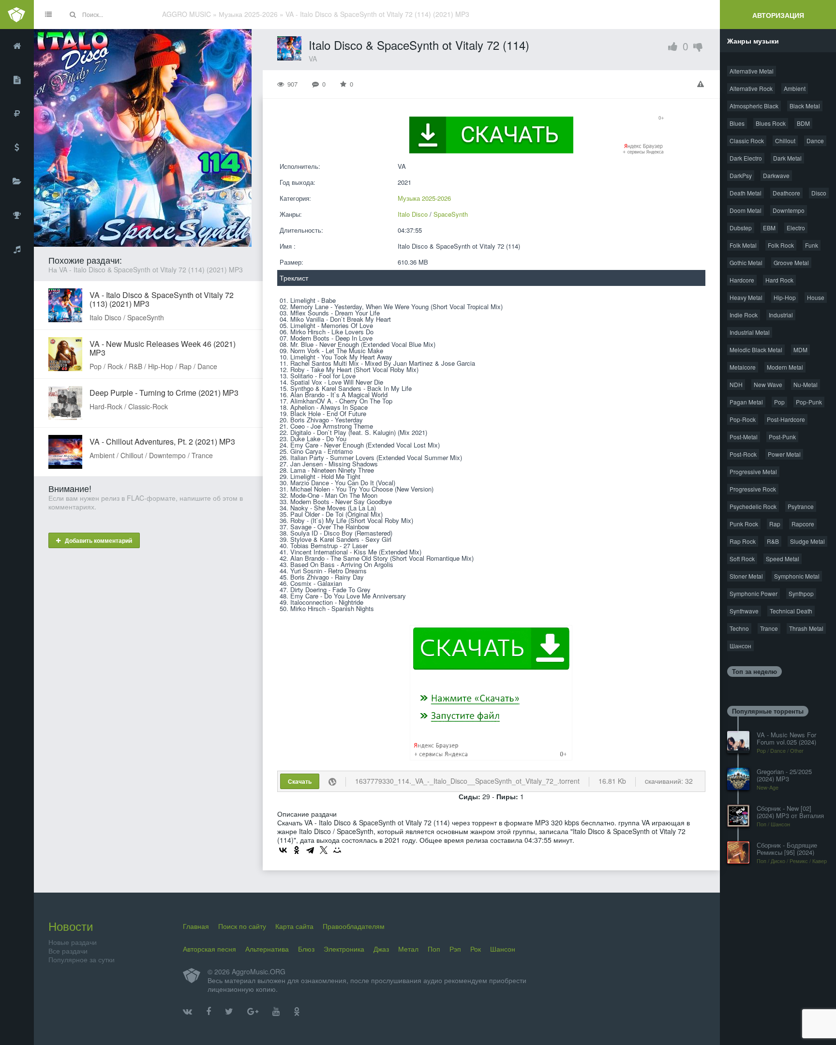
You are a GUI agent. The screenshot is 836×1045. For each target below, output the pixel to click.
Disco (818, 193)
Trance (769, 628)
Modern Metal (785, 367)
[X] (323, 850)
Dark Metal (787, 158)
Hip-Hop (785, 297)
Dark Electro (746, 158)
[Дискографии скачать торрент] (17, 80)
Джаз (381, 949)
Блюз (306, 949)
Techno (739, 628)
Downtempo (789, 210)
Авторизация (778, 15)
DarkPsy (741, 175)
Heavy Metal (746, 297)
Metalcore (743, 367)
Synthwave (744, 611)
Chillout (785, 140)
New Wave (768, 384)
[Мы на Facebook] (208, 1011)
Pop (779, 402)
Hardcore (742, 280)
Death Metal (745, 193)
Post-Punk (782, 437)
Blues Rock (771, 123)
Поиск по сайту (242, 926)
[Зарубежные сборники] (17, 147)
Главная (196, 926)
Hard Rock (779, 280)
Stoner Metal (746, 576)
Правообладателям (354, 926)
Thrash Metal (806, 628)
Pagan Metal (746, 402)
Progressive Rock (753, 489)
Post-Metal (744, 437)
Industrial (781, 315)
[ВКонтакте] (283, 850)
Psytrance (801, 506)
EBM (769, 228)
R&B (773, 541)
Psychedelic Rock (753, 506)
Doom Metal (745, 210)
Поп (434, 949)
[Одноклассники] (296, 850)
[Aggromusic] (17, 14)
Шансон (740, 646)
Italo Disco (413, 214)
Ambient (795, 88)
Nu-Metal (805, 384)
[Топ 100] (17, 215)
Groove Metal (791, 262)
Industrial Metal (750, 332)
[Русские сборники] (17, 114)
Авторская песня (209, 949)
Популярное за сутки (81, 959)
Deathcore (786, 193)
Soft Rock (742, 558)
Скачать (300, 781)
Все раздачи (68, 950)
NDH (736, 384)
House (815, 297)
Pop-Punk (809, 402)
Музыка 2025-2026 (424, 198)
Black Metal (805, 106)
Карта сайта (294, 926)
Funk (811, 245)
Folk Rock (781, 245)
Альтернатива (267, 949)
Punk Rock (744, 524)
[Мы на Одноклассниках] (297, 1011)
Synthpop (801, 593)
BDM (803, 123)
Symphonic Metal (797, 576)
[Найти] (72, 14)
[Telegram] (310, 850)
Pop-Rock (743, 419)
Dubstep (741, 228)
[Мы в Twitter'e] (229, 1011)
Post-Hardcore (786, 419)
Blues (737, 123)
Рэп (455, 949)
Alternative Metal (752, 71)
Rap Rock (743, 541)
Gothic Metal (746, 262)
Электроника (344, 949)
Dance (815, 140)
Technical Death (791, 611)
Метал (408, 949)
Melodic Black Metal (756, 349)
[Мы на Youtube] (276, 1011)
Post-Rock (743, 454)
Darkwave (776, 175)
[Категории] (17, 181)
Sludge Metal (807, 541)
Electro (796, 228)
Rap (774, 524)
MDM (800, 349)
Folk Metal (743, 245)
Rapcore (802, 524)
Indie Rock (744, 315)
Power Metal (784, 454)
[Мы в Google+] (252, 1011)
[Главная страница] (17, 46)
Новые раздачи (72, 942)
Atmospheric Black (754, 106)
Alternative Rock (751, 88)
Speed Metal (782, 558)
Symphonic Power (753, 593)
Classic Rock (747, 140)
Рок (475, 949)
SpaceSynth (450, 214)
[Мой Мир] (337, 850)
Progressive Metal (753, 471)
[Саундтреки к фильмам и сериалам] (17, 249)
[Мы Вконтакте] (187, 1011)
